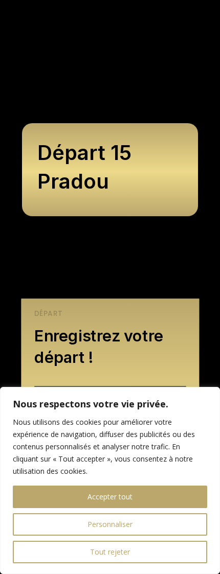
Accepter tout (110, 496)
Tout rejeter (110, 552)
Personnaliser (110, 524)
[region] (110, 480)
